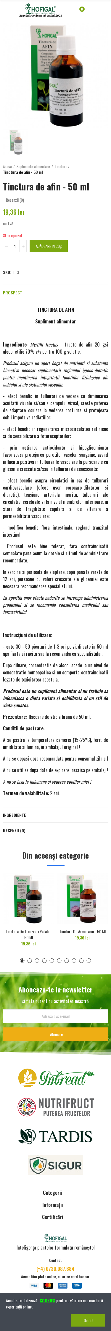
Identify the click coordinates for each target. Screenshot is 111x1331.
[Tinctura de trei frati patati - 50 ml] (28, 898)
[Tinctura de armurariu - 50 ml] (82, 898)
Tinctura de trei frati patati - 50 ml (29, 934)
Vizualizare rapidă (39, 883)
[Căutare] (98, 12)
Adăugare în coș (49, 246)
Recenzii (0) (14, 830)
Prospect (12, 292)
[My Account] (91, 12)
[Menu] (6, 10)
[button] (22, 960)
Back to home (96, 169)
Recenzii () (15, 200)
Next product (103, 169)
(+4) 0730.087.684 (55, 1268)
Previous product (88, 169)
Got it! (88, 1320)
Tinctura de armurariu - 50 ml (82, 931)
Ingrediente (14, 815)
